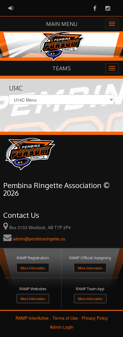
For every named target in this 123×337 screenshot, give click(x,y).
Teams (61, 68)
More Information (33, 267)
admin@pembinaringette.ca (39, 239)
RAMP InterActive (32, 318)
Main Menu (61, 24)
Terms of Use (65, 318)
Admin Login (61, 327)
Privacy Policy (95, 318)
